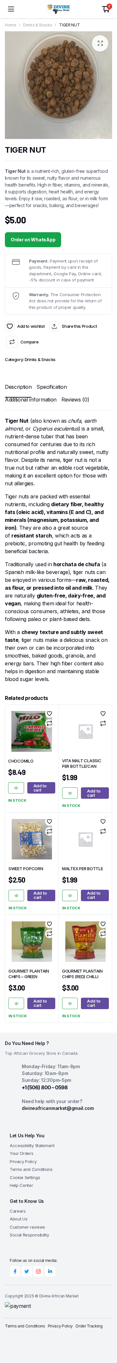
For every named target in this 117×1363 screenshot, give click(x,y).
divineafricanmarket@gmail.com (58, 1108)
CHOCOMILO (20, 761)
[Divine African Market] (58, 9)
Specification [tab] (51, 387)
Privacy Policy (23, 1161)
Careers (18, 1211)
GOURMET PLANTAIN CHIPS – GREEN (28, 973)
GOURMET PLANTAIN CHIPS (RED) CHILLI (82, 973)
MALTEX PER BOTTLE (82, 868)
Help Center (21, 1185)
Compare (29, 341)
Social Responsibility (29, 1234)
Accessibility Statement (32, 1145)
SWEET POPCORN (25, 868)
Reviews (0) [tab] (75, 399)
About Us (18, 1218)
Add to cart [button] (39, 788)
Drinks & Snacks (37, 25)
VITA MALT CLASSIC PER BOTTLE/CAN (81, 763)
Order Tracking (89, 1326)
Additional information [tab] (31, 399)
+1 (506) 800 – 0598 (45, 1087)
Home (10, 25)
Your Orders (21, 1153)
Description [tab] (18, 387)
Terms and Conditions (31, 1169)
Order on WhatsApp (33, 239)
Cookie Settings (25, 1177)
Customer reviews (27, 1227)
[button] (100, 43)
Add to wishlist (10, 326)
